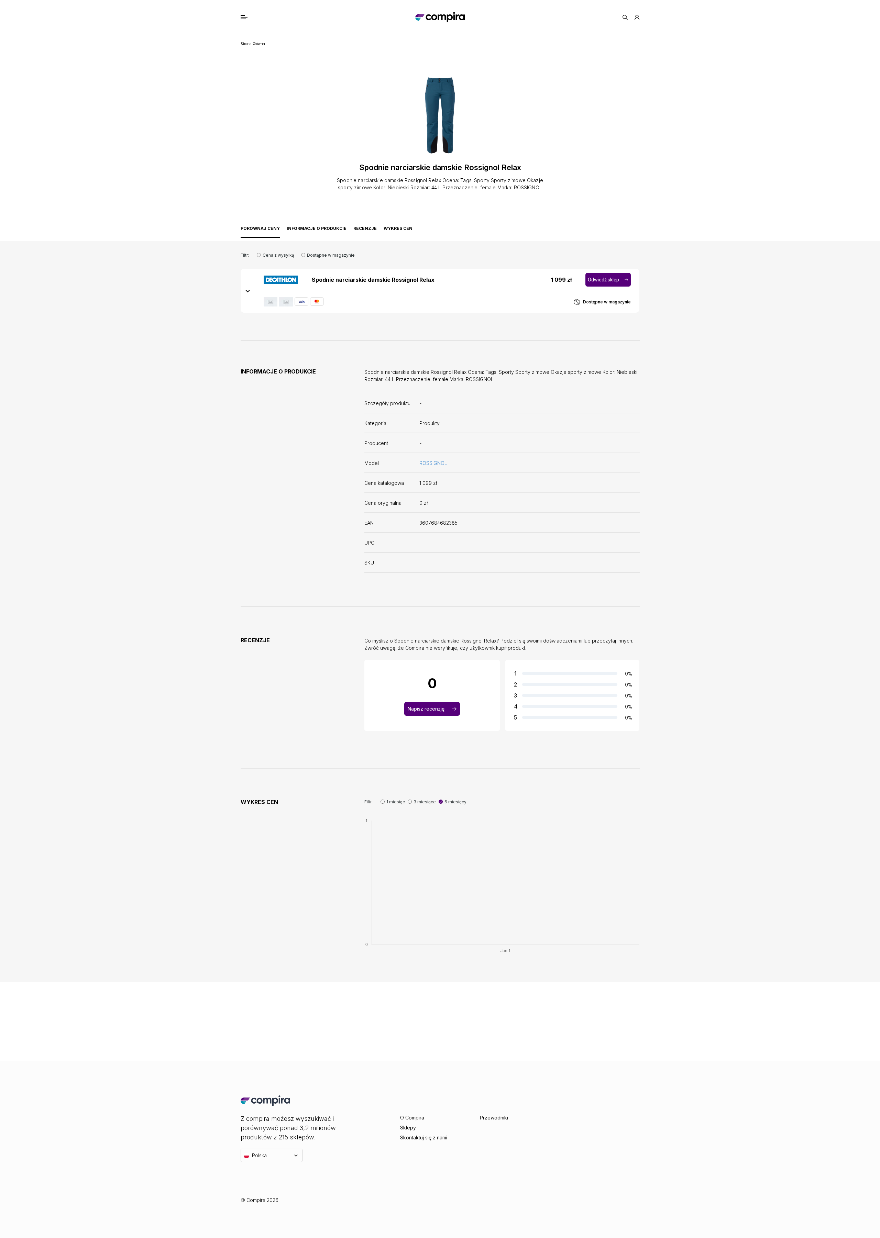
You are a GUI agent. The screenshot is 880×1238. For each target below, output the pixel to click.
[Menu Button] (251, 17)
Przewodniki (494, 1117)
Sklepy (408, 1127)
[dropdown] (248, 291)
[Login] (637, 17)
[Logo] (440, 17)
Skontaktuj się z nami (423, 1137)
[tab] (260, 230)
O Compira (412, 1117)
